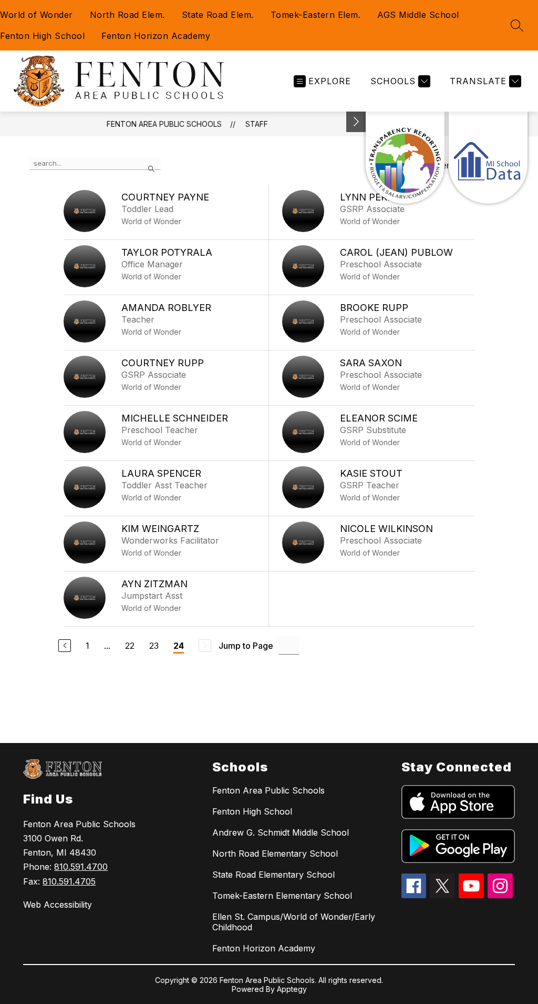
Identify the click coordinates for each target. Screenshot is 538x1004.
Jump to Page (246, 645)
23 (154, 645)
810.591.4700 (81, 866)
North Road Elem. (127, 14)
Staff (256, 123)
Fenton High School (42, 36)
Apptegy (292, 989)
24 (178, 645)
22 (129, 645)
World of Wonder (36, 14)
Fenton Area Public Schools (164, 123)
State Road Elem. (218, 14)
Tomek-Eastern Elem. (316, 14)
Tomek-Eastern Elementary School (282, 895)
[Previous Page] (64, 645)
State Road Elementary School (273, 874)
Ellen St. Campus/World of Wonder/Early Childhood (293, 921)
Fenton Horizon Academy (155, 36)
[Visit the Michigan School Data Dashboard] (488, 158)
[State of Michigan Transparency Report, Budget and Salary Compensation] (405, 158)
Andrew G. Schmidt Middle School (280, 832)
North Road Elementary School (275, 853)
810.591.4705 (69, 881)
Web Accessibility (57, 904)
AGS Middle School (418, 14)
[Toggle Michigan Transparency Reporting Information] (356, 122)
